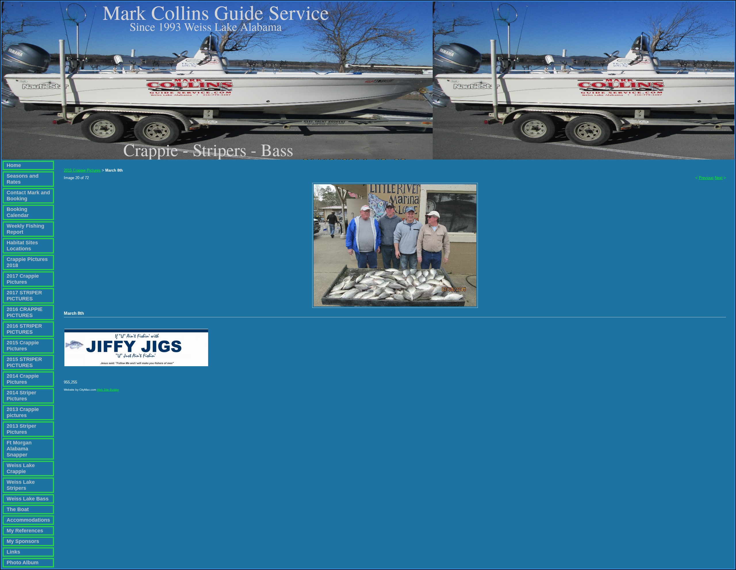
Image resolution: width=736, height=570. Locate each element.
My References (25, 530)
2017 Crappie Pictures (23, 279)
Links (13, 552)
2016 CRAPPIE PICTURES (25, 312)
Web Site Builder (108, 389)
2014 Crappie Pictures (23, 379)
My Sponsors (23, 541)
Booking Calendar (18, 212)
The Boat (18, 509)
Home (14, 165)
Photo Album (23, 562)
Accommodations (28, 520)
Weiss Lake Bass (28, 499)
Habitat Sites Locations (22, 246)
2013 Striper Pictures (21, 429)
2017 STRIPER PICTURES (24, 296)
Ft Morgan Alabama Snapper (19, 449)
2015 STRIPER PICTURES (24, 362)
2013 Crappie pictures (23, 412)
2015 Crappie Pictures (23, 346)
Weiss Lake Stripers (21, 485)
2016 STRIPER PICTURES (24, 329)
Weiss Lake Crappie (21, 468)
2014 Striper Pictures (21, 396)
